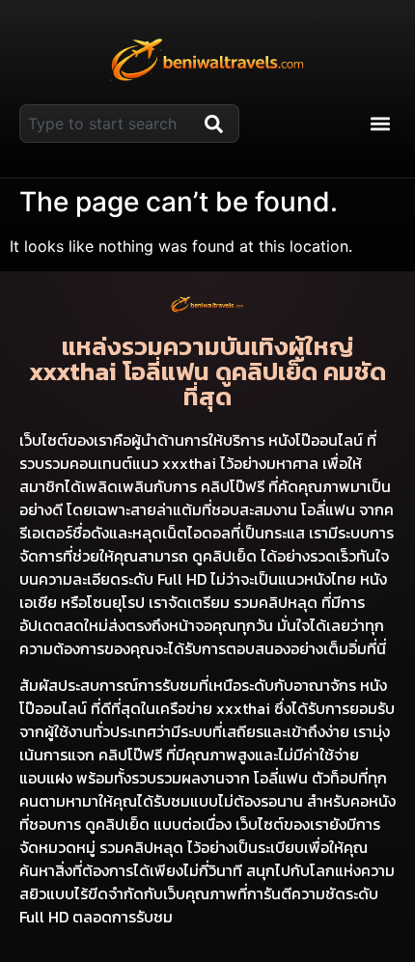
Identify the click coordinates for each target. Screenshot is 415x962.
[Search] (218, 123)
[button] (380, 124)
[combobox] (108, 123)
